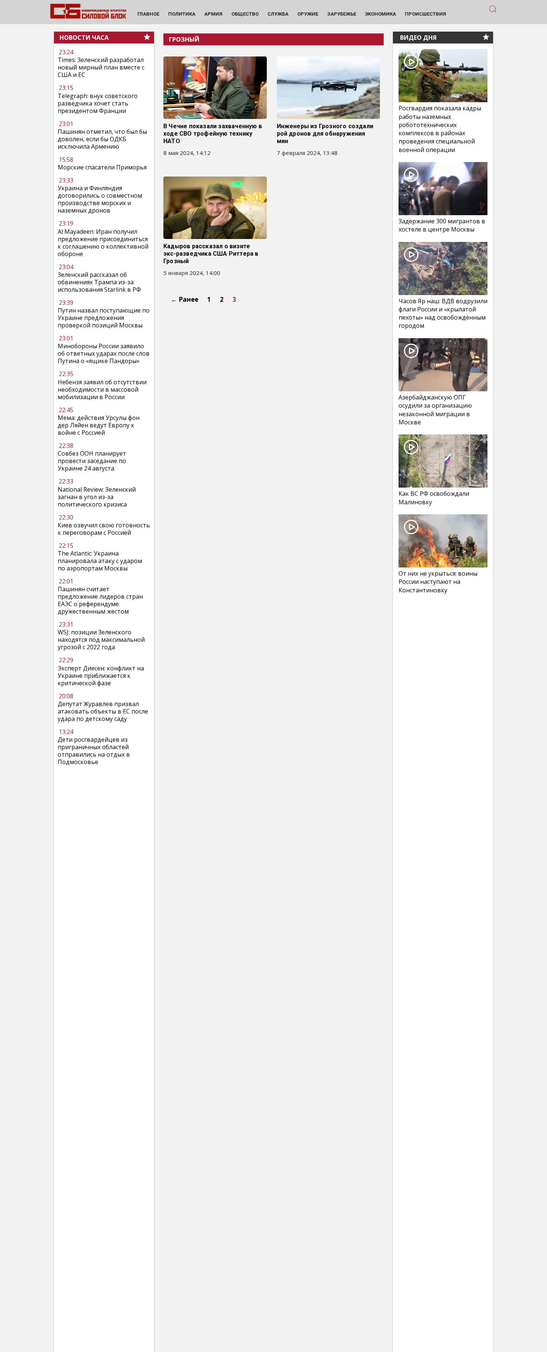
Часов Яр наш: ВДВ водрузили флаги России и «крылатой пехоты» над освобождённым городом (443, 313)
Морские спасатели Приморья (102, 167)
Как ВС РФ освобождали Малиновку (434, 497)
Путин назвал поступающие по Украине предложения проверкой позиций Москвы (104, 318)
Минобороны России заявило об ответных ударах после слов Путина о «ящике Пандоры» (104, 354)
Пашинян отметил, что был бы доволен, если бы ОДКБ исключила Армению (102, 139)
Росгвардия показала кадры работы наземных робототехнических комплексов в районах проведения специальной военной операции (440, 128)
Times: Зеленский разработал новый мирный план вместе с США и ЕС (101, 67)
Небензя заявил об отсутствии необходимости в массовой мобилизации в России (102, 389)
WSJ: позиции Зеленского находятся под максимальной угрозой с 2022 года (101, 639)
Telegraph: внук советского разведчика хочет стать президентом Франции (98, 103)
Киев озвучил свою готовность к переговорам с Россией (104, 528)
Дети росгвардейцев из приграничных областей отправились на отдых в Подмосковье (94, 751)
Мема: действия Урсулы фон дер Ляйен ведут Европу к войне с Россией (99, 425)
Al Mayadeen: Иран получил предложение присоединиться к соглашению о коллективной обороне (103, 243)
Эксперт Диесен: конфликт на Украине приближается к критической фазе (101, 675)
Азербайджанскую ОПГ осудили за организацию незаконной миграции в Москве (435, 409)
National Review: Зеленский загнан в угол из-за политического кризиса (97, 497)
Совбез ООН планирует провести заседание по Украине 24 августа (92, 461)
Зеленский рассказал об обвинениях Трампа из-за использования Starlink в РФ (99, 282)
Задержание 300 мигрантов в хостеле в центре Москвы (442, 225)
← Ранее (184, 299)
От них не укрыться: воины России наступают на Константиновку (438, 581)
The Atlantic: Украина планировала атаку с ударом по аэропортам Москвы (100, 561)
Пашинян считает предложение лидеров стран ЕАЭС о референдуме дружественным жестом (100, 600)
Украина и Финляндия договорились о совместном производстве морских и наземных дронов (100, 199)
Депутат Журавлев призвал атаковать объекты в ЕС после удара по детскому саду (103, 711)
